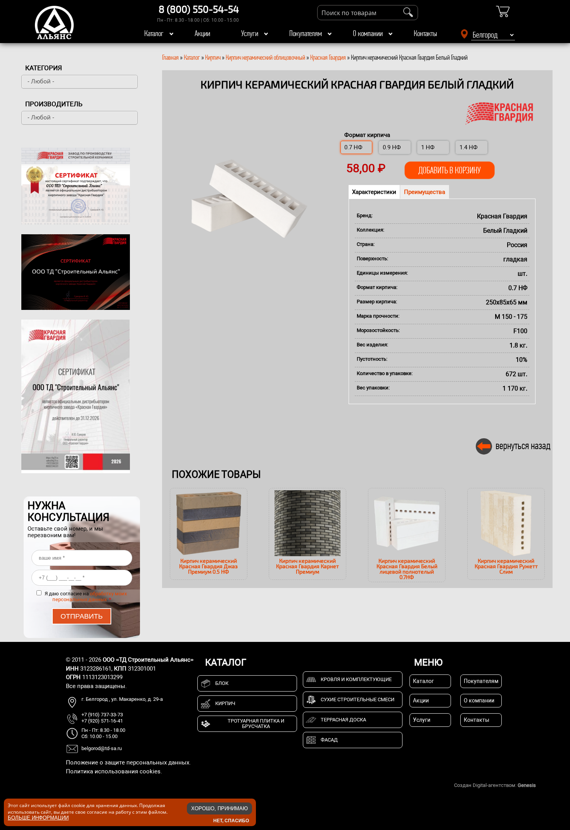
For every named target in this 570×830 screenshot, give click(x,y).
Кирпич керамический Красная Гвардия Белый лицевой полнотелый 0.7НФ (407, 568)
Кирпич (213, 57)
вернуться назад (523, 445)
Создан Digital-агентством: (495, 785)
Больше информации (38, 817)
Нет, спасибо (231, 820)
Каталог (154, 33)
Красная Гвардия (328, 57)
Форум (545, 785)
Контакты (425, 33)
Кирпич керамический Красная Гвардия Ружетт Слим (506, 566)
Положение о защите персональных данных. (128, 762)
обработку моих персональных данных (89, 596)
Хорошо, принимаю (219, 808)
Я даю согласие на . (86, 596)
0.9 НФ (392, 147)
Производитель (54, 104)
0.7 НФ (353, 147)
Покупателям (305, 33)
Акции (202, 33)
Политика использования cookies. (114, 771)
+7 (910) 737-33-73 (102, 715)
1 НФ (428, 147)
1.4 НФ (468, 147)
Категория (43, 68)
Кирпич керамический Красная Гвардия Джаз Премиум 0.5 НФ (208, 566)
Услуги (249, 33)
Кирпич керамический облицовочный (265, 57)
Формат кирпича (367, 134)
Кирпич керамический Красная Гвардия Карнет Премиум (307, 566)
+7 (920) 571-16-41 (102, 721)
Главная (170, 57)
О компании (368, 33)
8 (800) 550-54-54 (199, 9)
